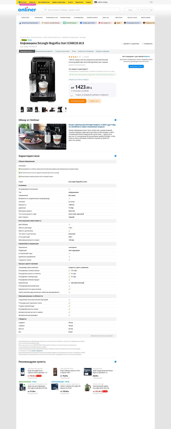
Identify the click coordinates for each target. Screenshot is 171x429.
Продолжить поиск (136, 66)
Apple (118, 23)
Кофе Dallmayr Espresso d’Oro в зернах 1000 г (70, 371)
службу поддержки (37, 351)
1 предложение (97, 378)
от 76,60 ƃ (64, 376)
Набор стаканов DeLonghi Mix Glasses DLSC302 (70, 387)
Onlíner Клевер (102, 2)
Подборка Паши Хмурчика (154, 23)
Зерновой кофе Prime (66, 368)
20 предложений (33, 393)
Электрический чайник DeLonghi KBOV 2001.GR (101, 387)
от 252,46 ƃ (97, 391)
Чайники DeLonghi (98, 384)
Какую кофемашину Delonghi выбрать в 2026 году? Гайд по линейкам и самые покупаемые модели (92, 126)
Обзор (34, 382)
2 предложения (32, 378)
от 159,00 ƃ (64, 391)
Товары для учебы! (89, 23)
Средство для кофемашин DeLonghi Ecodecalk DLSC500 (37, 387)
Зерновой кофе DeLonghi (35, 368)
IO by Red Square (71, 23)
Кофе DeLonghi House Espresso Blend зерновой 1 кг (37, 371)
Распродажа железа (133, 23)
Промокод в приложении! (30, 23)
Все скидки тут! (105, 23)
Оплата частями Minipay (51, 23)
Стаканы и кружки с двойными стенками (70, 384)
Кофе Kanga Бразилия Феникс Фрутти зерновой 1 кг (103, 371)
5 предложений (65, 378)
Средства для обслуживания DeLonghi (38, 384)
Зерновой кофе (97, 368)
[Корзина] (151, 10)
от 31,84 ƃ (31, 391)
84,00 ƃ (95, 376)
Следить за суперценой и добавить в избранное (92, 95)
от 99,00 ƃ (31, 376)
